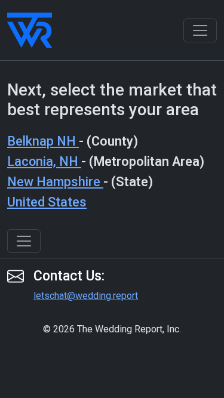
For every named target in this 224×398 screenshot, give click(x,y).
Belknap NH (43, 141)
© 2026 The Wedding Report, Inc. (112, 329)
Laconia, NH (44, 161)
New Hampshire (55, 181)
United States (47, 202)
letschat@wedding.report (85, 295)
